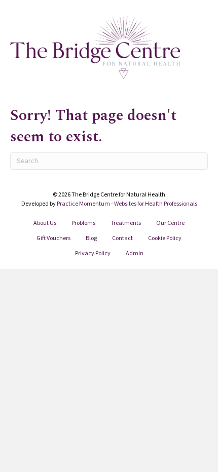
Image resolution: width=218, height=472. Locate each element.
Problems (83, 223)
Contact (122, 238)
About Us (44, 223)
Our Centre (170, 223)
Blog (91, 238)
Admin (134, 253)
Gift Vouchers (53, 238)
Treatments (126, 223)
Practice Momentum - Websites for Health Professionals (127, 204)
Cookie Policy (164, 238)
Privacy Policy (93, 253)
